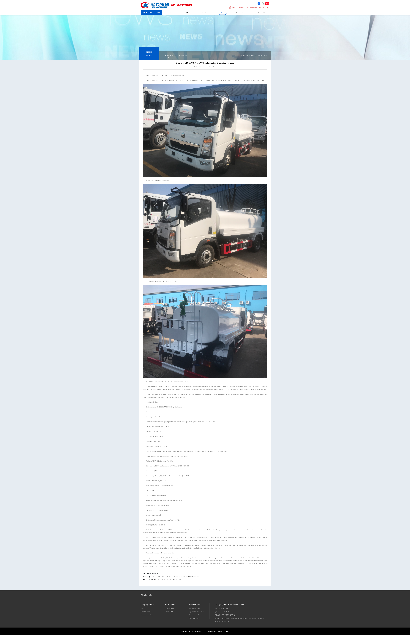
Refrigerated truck (194, 608)
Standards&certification (148, 615)
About (142, 608)
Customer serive (145, 612)
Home (246, 55)
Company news (168, 55)
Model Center (147, 12)
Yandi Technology (224, 631)
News (253, 55)
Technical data (182, 55)
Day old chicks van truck (196, 612)
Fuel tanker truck (194, 615)
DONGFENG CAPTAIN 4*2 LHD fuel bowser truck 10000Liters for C (175, 577)
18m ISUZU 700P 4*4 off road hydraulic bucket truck (166, 579)
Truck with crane (194, 618)
